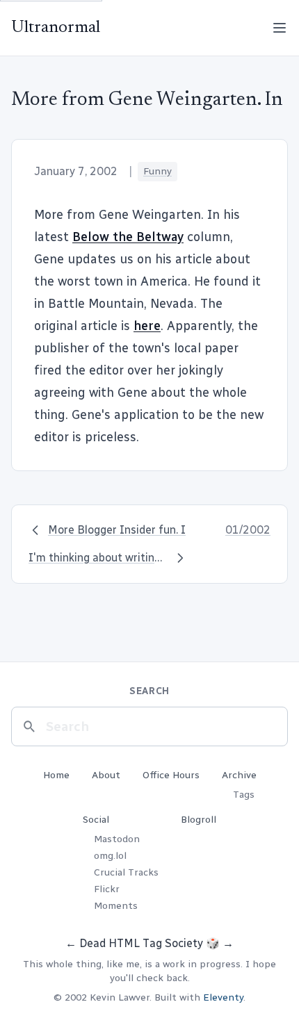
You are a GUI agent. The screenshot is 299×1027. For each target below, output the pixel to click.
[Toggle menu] (279, 27)
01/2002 (247, 529)
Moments (116, 906)
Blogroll (198, 819)
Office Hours (171, 775)
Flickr (107, 889)
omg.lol (110, 856)
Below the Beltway (128, 237)
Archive (239, 775)
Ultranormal (55, 27)
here (147, 326)
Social (96, 819)
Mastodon (117, 839)
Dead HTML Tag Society (141, 943)
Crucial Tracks (126, 872)
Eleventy (223, 997)
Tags (243, 794)
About (106, 775)
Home (56, 775)
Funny (157, 171)
